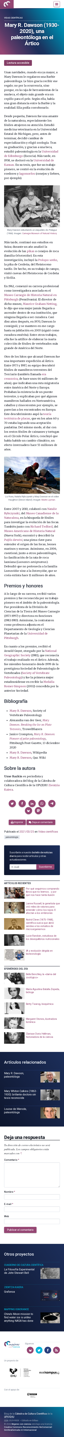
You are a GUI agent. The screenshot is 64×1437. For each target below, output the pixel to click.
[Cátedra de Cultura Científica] (21, 1373)
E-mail (8, 1204)
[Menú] (57, 4)
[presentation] (32, 893)
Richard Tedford (41, 526)
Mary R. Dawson (20, 710)
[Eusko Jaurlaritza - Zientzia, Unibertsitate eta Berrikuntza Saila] (32, 1396)
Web (6, 1216)
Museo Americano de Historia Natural (29, 531)
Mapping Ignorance (16, 1309)
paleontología (12, 837)
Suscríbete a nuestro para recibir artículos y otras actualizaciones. (31, 856)
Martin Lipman (48, 499)
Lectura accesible (18, 62)
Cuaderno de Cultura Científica (23, 1265)
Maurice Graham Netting (39, 304)
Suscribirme (45, 866)
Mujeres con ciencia (21, 1424)
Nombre (9, 1191)
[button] (12, 803)
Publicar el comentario (20, 1229)
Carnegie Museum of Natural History (39, 233)
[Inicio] (7, 4)
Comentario (11, 1160)
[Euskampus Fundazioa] (49, 1373)
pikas (30, 251)
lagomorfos (27, 173)
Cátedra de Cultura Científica (31, 1413)
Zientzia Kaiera (13, 1287)
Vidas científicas (13, 18)
